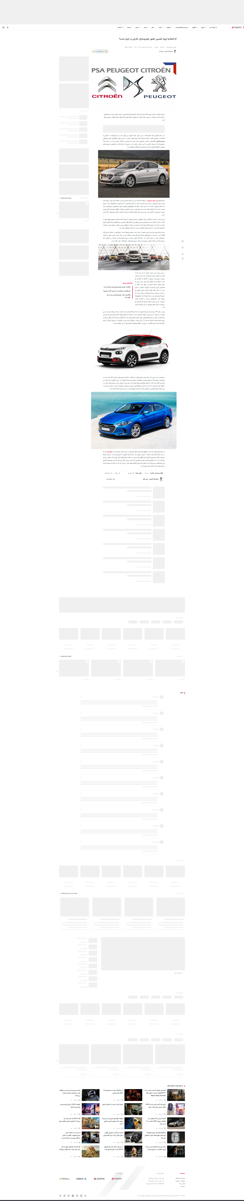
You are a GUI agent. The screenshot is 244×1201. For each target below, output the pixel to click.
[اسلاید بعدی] (57, 213)
